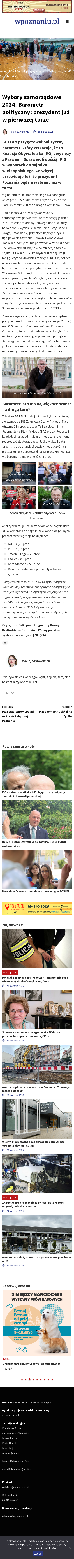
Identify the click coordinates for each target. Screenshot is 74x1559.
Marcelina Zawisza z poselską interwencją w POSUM (35, 891)
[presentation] (5, 1335)
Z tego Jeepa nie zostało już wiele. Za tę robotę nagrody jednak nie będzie (33, 1204)
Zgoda (37, 1553)
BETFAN (21, 416)
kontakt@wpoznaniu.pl (21, 682)
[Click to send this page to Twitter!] (12, 693)
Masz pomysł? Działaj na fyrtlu (55, 711)
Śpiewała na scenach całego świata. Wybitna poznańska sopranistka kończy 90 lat (31, 1034)
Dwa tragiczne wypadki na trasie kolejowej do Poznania (18, 714)
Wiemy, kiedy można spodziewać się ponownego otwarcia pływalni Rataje (33, 1143)
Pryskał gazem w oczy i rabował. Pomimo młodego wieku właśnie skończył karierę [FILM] (35, 979)
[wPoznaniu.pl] (37, 21)
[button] (22, 1379)
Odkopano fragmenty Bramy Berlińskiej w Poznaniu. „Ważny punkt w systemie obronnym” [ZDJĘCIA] (31, 630)
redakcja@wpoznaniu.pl (15, 1487)
